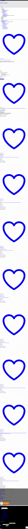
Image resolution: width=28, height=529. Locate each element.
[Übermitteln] (1, 509)
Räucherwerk (3, 21)
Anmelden (7, 525)
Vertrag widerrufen (14, 506)
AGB (0, 499)
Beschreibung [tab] (3, 109)
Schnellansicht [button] (2, 154)
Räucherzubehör (3, 25)
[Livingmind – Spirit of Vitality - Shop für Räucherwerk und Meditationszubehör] (3, 3)
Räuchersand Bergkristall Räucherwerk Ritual (20, 108)
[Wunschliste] (0, 170)
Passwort (1, 524)
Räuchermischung (5, 512)
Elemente (4, 11)
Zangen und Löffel (9, 108)
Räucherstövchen (5, 14)
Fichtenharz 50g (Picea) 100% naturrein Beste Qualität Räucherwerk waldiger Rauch (10, 202)
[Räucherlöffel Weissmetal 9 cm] (3, 66)
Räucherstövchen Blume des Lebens (4, 342)
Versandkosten (6, 72)
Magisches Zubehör (4, 16)
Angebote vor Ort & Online (4, 20)
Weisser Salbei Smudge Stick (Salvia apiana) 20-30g (6, 250)
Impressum (1, 498)
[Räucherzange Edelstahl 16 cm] (3, 69)
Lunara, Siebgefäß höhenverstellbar (4, 297)
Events (2, 17)
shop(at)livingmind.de (2, 491)
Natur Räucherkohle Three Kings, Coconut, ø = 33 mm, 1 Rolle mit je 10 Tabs (9, 157)
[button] (2, 9)
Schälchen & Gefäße (5, 28)
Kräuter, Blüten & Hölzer (6, 10)
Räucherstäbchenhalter (5, 15)
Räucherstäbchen (5, 24)
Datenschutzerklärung (2, 497)
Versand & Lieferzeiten (2, 493)
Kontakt (1, 494)
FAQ (0, 495)
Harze (3, 9)
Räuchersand (4, 26)
